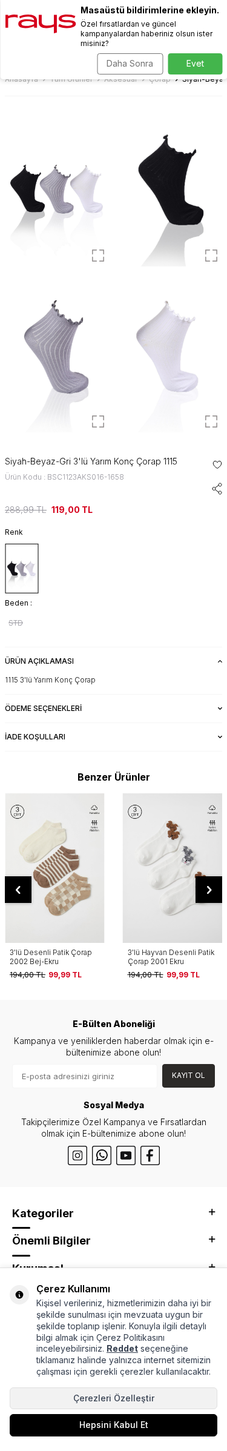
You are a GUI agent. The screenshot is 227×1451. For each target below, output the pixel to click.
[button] (18, 889)
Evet (195, 63)
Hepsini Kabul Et (113, 1425)
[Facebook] (150, 1155)
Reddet (122, 1348)
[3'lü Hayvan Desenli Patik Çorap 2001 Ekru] (173, 868)
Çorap (160, 79)
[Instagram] (77, 1155)
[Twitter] (101, 1155)
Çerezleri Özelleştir (113, 1398)
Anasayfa (21, 79)
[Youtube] (126, 1155)
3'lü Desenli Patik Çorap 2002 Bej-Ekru (51, 957)
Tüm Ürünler (71, 79)
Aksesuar (120, 79)
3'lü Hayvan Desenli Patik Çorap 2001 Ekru (171, 957)
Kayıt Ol (188, 1075)
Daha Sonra (130, 63)
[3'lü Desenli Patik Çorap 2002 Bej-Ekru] (55, 868)
